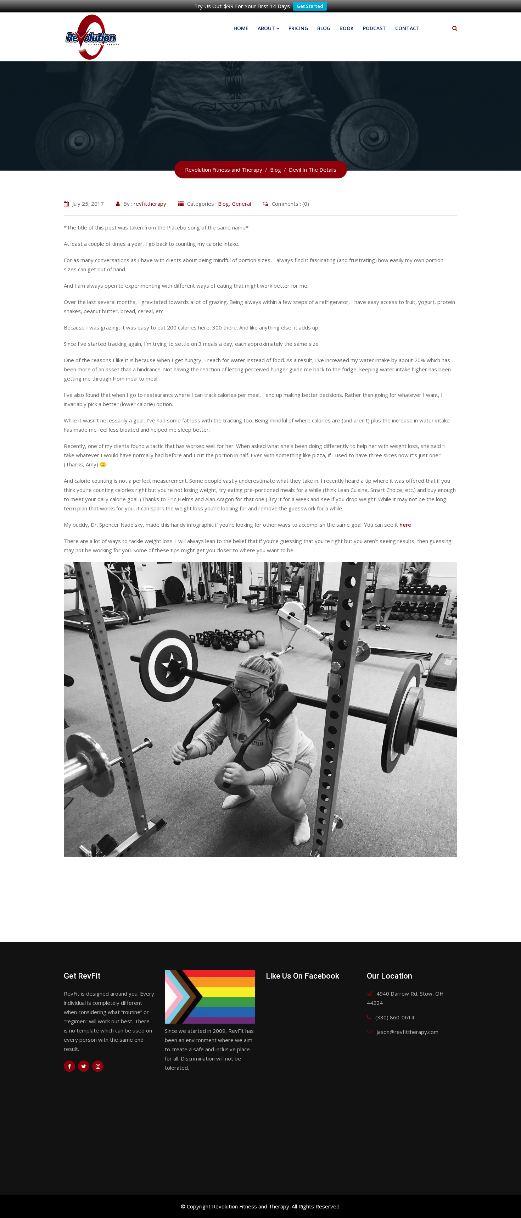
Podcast (374, 28)
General (241, 203)
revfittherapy (150, 203)
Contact (407, 28)
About (266, 28)
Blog (323, 28)
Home (241, 28)
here (405, 524)
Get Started (310, 6)
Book (347, 28)
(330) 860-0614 (394, 1017)
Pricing (298, 28)
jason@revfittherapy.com (407, 1031)
